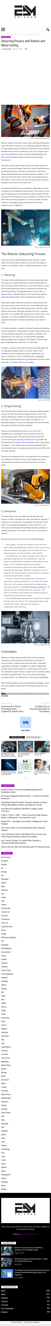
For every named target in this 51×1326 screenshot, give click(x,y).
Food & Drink (6, 970)
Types (3, 1164)
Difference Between (8, 937)
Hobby (3, 1010)
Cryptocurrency (7, 926)
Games (3, 985)
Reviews (4, 1109)
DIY (2, 941)
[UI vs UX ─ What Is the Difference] (25, 765)
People (4, 1087)
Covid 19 (4, 923)
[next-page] (27, 778)
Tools (3, 1156)
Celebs (3, 905)
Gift (2, 992)
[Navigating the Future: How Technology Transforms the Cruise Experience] (9, 765)
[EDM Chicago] (25, 13)
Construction (6, 908)
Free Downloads (7, 974)
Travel (3, 1160)
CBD (3, 901)
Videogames (5, 1175)
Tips (2, 1153)
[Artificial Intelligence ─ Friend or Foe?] (42, 746)
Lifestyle (4, 1050)
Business (4, 890)
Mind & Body (6, 1065)
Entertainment (6, 948)
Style (3, 1138)
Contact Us (5, 912)
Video (3, 1171)
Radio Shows (6, 1094)
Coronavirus (5, 919)
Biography (5, 879)
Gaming (4, 988)
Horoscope (5, 1018)
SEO (2, 1116)
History (4, 1007)
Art (2, 868)
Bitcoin (3, 883)
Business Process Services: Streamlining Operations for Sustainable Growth (21, 791)
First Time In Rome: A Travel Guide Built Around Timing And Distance (23, 829)
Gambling (4, 981)
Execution (15, 693)
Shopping (4, 1123)
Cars (3, 894)
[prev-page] (24, 778)
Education (4, 945)
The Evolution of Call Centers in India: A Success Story (41, 773)
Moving (4, 1072)
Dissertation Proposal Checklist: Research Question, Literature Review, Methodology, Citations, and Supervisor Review (24, 803)
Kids (2, 1040)
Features (4, 963)
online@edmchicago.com (29, 1234)
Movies (4, 1069)
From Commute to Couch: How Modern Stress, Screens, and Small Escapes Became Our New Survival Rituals (23, 835)
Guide (3, 996)
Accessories (5, 857)
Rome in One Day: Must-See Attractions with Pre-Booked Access (25, 847)
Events (3, 956)
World (3, 1186)
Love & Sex (5, 1058)
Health (3, 1003)
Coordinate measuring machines (33, 587)
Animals (4, 864)
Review (4, 1105)
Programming (43, 693)
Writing (3, 1189)
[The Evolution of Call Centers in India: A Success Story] (42, 765)
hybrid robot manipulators (25, 442)
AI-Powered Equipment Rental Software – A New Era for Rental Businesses (8, 755)
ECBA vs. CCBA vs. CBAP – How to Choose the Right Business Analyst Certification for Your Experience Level (24, 816)
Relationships (6, 1098)
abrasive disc (6, 294)
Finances (4, 967)
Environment (5, 952)
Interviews (5, 1036)
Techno (4, 1145)
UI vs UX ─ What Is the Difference (24, 772)
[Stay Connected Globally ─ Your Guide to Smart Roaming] (25, 746)
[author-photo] (25, 722)
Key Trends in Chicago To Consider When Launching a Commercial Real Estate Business (21, 841)
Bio (2, 875)
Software (4, 1131)
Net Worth (5, 1080)
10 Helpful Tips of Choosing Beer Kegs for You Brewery (40, 709)
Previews (4, 1091)
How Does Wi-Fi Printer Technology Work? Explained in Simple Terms (12, 709)
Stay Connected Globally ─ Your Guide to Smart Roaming (25, 755)
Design (3, 934)
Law (2, 1043)
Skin (2, 1127)
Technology (10, 34)
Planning (34, 693)
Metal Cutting (24, 693)
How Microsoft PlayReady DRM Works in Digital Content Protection (22, 810)
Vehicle (4, 1167)
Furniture (4, 978)
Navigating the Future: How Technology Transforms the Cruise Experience (8, 773)
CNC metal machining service (12, 157)
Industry (4, 1029)
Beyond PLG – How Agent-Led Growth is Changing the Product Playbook (24, 822)
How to (4, 1025)
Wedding (4, 1182)
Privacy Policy (16, 1322)
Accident (4, 861)
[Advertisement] (25, 77)
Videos (3, 1178)
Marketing (5, 1061)
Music (3, 1076)
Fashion (4, 959)
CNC (8, 693)
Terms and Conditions (31, 1322)
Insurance (4, 1032)
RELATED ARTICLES (17, 737)
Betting (4, 872)
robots (4, 696)
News (3, 1083)
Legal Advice (6, 1047)
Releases (4, 1102)
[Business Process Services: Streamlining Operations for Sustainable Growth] (7, 1251)
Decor (3, 930)
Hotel (3, 1021)
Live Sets (4, 1054)
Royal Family (5, 1113)
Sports (3, 1134)
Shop (3, 1120)
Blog (3, 886)
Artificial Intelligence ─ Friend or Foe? (40, 754)
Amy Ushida (7, 49)
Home (2, 34)
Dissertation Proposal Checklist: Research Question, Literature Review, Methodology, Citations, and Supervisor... (32, 1272)
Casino (3, 897)
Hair (2, 999)
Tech (3, 1142)
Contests (4, 915)
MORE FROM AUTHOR (33, 737)
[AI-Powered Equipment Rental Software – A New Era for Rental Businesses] (9, 746)
